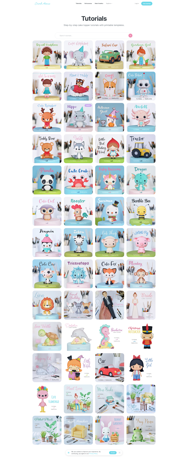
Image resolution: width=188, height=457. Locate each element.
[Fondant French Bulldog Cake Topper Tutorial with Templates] (78, 305)
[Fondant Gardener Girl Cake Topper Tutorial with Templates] (141, 54)
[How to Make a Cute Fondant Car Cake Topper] (109, 367)
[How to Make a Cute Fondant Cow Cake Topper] (47, 273)
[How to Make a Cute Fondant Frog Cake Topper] (141, 430)
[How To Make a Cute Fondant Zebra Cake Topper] (78, 242)
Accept (113, 452)
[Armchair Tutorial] (78, 430)
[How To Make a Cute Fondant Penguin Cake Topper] (47, 242)
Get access (88, 3)
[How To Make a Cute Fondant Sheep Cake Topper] (109, 242)
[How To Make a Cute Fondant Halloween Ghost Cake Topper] (109, 117)
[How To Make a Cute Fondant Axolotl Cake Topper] (141, 117)
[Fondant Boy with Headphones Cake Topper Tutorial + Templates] (47, 54)
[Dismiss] (119, 452)
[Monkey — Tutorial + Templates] (141, 273)
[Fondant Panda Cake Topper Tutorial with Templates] (47, 179)
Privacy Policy (93, 453)
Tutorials (78, 3)
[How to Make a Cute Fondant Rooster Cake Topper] (78, 211)
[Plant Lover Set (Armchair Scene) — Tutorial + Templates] (78, 398)
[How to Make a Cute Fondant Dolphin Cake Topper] (78, 336)
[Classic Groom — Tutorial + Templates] (109, 305)
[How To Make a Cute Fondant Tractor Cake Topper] (141, 148)
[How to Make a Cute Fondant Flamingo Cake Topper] (47, 398)
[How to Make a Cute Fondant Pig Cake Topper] (141, 242)
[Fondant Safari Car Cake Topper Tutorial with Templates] (109, 54)
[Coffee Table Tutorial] (141, 398)
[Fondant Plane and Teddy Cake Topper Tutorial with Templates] (78, 86)
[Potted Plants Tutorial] (47, 430)
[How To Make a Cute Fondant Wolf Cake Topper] (78, 148)
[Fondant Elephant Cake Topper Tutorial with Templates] (78, 54)
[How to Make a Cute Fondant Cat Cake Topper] (47, 367)
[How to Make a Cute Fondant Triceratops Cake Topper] (78, 273)
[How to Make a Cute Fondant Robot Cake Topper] (141, 86)
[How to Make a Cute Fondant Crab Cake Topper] (78, 179)
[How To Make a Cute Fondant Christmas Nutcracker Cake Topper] (141, 336)
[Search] (130, 36)
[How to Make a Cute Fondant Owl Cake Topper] (47, 211)
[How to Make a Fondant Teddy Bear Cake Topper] (47, 148)
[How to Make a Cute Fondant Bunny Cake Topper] (109, 430)
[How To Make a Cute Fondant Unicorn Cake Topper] (109, 179)
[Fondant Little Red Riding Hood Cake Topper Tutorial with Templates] (109, 148)
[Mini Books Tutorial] (109, 398)
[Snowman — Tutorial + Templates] (109, 211)
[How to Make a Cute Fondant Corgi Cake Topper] (109, 86)
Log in (137, 3)
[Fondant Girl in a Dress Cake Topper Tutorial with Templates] (47, 86)
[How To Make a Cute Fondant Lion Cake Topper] (47, 305)
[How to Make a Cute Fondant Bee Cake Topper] (141, 211)
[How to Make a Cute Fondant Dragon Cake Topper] (141, 179)
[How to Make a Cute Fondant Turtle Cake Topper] (47, 336)
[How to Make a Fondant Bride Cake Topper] (141, 305)
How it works (99, 3)
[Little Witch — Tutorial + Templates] (78, 367)
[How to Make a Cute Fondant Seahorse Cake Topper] (109, 336)
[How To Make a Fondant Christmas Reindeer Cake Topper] (47, 117)
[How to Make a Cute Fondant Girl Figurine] (141, 367)
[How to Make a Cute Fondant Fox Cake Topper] (109, 273)
